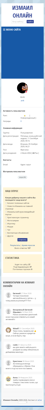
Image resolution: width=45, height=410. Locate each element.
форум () (22, 177)
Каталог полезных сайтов (18, 203)
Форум (10, 226)
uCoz (40, 400)
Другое (10, 236)
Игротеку (11, 223)
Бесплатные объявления (18, 233)
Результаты (15, 245)
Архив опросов (28, 245)
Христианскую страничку (18, 217)
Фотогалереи (13, 220)
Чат (8, 230)
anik (22, 100)
